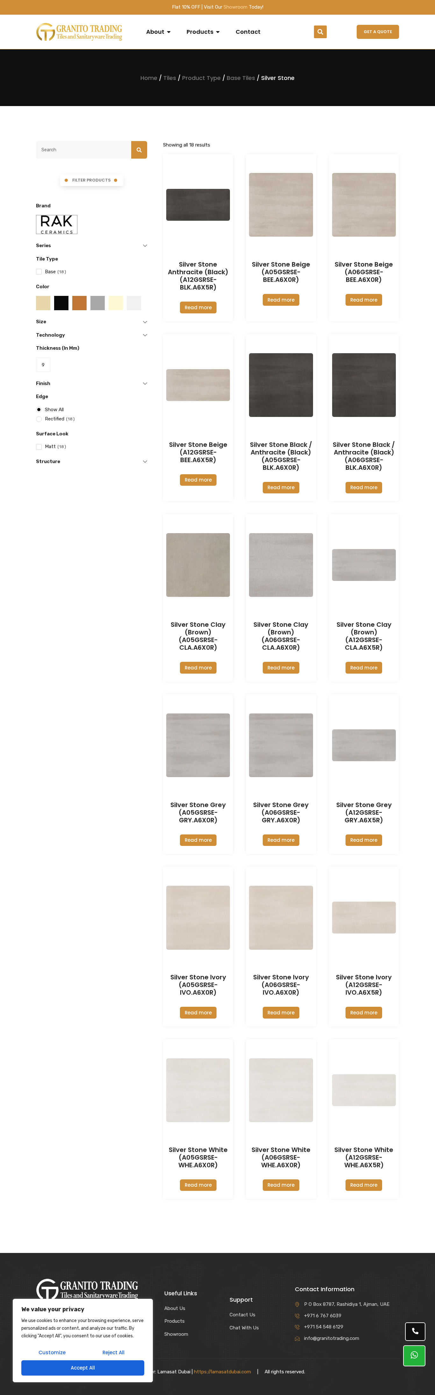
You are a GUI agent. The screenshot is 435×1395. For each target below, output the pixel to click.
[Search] (139, 150)
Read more (198, 307)
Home (148, 78)
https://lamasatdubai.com (222, 1372)
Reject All (114, 1352)
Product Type (201, 78)
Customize (52, 1352)
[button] (320, 31)
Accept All (83, 1367)
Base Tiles (241, 78)
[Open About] (169, 31)
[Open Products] (218, 31)
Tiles (169, 78)
